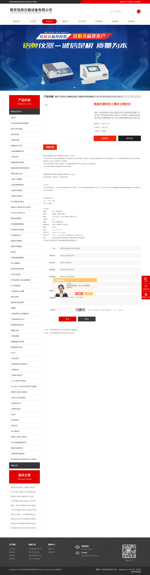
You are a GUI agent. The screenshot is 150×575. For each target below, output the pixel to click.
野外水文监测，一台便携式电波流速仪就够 (24, 514)
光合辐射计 (15, 420)
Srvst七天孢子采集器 (18, 381)
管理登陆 (138, 572)
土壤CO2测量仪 (16, 179)
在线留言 (130, 2)
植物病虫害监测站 (17, 302)
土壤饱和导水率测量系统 (20, 314)
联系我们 (138, 2)
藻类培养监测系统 (17, 269)
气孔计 (13, 353)
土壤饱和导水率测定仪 (19, 364)
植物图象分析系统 (17, 342)
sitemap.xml (123, 569)
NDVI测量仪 (15, 263)
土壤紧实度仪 (16, 409)
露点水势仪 (15, 297)
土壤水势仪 (15, 358)
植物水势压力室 (16, 173)
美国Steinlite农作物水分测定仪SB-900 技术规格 (24, 523)
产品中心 (49, 21)
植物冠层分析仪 (16, 347)
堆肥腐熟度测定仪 (17, 325)
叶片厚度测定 (16, 286)
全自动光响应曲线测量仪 (20, 123)
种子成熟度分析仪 (17, 202)
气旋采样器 (15, 140)
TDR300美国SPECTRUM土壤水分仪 (61, 333)
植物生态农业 (72, 96)
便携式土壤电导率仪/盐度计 (21, 207)
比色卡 (13, 414)
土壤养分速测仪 (16, 190)
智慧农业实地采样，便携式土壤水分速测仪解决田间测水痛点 (24, 487)
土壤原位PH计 (16, 403)
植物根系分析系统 (17, 162)
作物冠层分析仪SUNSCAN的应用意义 (24, 528)
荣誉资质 (98, 21)
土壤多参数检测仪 (17, 185)
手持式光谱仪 (16, 274)
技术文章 (82, 21)
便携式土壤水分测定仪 (19, 437)
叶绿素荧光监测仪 (17, 230)
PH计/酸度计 (15, 431)
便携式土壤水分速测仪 (19, 392)
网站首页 (16, 21)
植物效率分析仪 (16, 145)
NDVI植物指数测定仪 (19, 442)
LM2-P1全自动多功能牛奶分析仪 (36, 559)
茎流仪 (13, 252)
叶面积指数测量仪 (17, 258)
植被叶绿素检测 (16, 448)
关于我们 (32, 21)
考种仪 (13, 117)
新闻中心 (65, 21)
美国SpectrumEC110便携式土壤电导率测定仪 (24, 519)
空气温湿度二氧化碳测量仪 (21, 280)
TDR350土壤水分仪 (18, 213)
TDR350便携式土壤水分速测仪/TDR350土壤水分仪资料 (24, 510)
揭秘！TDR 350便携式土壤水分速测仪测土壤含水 (24, 505)
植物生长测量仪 (16, 246)
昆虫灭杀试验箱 (16, 129)
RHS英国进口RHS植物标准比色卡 (36, 549)
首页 (56, 96)
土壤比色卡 (15, 157)
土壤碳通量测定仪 (17, 151)
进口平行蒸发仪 (34, 552)
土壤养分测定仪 (16, 196)
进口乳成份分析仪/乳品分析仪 (36, 555)
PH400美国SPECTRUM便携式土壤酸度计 (63, 330)
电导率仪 (14, 426)
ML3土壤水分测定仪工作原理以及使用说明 (24, 492)
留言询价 (129, 138)
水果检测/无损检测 (17, 454)
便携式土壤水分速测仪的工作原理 (22, 496)
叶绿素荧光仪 (16, 235)
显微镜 (13, 308)
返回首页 (123, 2)
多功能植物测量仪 (17, 224)
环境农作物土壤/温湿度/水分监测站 (23, 459)
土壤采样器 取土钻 (17, 319)
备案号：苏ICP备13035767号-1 (107, 569)
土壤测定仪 (15, 370)
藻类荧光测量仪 (16, 241)
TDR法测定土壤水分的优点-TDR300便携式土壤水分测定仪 (24, 501)
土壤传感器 (15, 336)
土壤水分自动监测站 (18, 398)
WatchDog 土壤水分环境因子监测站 (24, 386)
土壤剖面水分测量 (17, 291)
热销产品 (32, 544)
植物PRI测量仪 (16, 218)
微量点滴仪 (15, 330)
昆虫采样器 (15, 134)
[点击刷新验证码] (80, 310)
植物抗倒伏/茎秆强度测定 (20, 168)
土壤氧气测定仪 (16, 375)
